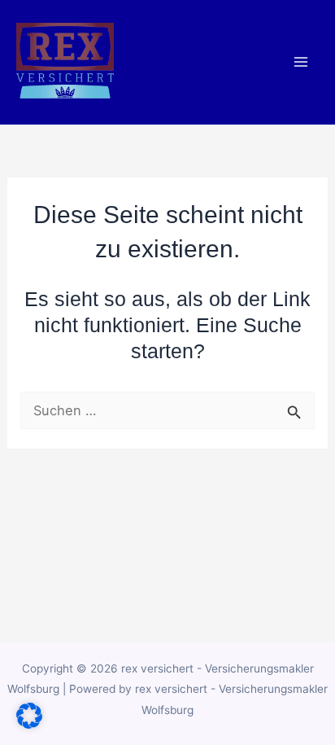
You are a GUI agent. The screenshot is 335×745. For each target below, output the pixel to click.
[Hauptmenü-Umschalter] (300, 62)
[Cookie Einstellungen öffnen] (29, 724)
